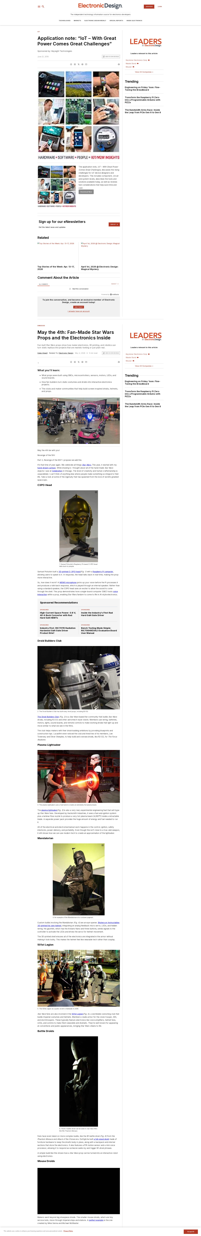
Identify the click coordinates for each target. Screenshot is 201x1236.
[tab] (43, 284)
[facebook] (71, 64)
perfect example (96, 1220)
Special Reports (116, 20)
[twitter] (79, 64)
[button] (39, 6)
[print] (119, 64)
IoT (38, 31)
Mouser (129, 67)
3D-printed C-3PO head (69, 572)
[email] (86, 64)
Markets (77, 20)
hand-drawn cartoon (46, 468)
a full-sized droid (101, 1139)
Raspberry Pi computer (103, 572)
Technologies (64, 20)
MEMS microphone (68, 582)
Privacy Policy (68, 1231)
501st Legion (77, 1014)
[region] (78, 289)
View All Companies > (144, 72)
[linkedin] (75, 64)
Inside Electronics (134, 20)
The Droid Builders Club (48, 717)
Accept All (190, 1231)
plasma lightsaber (49, 810)
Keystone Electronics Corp (136, 60)
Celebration (57, 471)
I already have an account (79, 311)
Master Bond (131, 63)
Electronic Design (66, 353)
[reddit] (82, 64)
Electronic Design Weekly (95, 20)
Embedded (41, 325)
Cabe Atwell (42, 353)
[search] (43, 6)
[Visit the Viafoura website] (114, 294)
